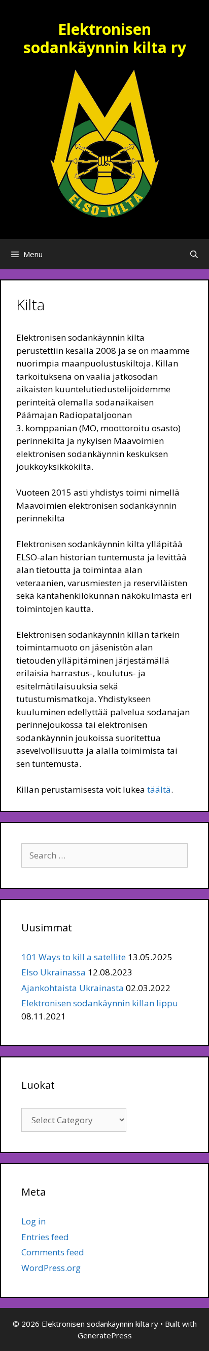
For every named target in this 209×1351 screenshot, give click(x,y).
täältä (159, 789)
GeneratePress (105, 1335)
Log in (33, 1221)
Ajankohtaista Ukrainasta (72, 988)
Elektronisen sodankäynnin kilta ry (104, 38)
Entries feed (45, 1237)
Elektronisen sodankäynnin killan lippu (99, 1003)
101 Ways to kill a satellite (73, 957)
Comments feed (52, 1252)
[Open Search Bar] (194, 254)
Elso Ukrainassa (53, 972)
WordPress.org (51, 1268)
